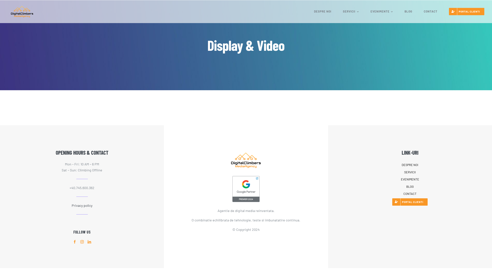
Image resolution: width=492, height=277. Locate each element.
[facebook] (74, 242)
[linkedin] (89, 242)
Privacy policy (82, 205)
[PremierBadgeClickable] (246, 177)
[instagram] (82, 242)
